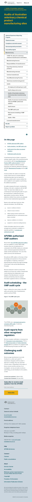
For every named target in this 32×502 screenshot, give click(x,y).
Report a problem (10, 126)
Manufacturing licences (13, 60)
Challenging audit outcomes (14, 154)
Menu (25, 3)
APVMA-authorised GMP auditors (15, 143)
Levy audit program (11, 49)
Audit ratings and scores (14, 90)
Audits (8, 84)
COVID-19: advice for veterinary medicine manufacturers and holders (17, 56)
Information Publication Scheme (13, 482)
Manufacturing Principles (15, 168)
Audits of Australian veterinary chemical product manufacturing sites (17, 95)
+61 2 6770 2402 (16, 439)
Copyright (7, 476)
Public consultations (10, 459)
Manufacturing (10, 52)
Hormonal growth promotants (14, 46)
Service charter (8, 466)
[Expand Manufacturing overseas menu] (27, 71)
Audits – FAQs (11, 117)
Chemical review (10, 40)
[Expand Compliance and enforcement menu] (27, 43)
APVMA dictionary (9, 449)
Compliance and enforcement (14, 43)
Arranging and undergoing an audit (17, 87)
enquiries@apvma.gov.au (10, 416)
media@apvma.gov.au (9, 441)
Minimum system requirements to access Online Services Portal (13, 472)
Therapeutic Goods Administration (14, 341)
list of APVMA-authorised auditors (19, 242)
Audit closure (11, 106)
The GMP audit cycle (13, 109)
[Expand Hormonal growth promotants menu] (27, 46)
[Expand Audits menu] (27, 83)
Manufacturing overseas (13, 71)
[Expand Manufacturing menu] (27, 52)
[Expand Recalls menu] (27, 123)
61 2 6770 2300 (8, 415)
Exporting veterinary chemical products (15, 67)
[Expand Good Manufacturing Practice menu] (27, 77)
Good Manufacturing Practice (15, 77)
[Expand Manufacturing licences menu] (27, 60)
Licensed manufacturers (13, 120)
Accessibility (8, 469)
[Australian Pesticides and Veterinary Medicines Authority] (10, 2)
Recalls (8, 123)
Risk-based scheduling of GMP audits (16, 113)
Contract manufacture (13, 74)
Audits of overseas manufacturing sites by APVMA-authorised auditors (17, 101)
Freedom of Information (11, 479)
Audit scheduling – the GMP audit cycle (16, 146)
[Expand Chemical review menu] (27, 40)
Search (19, 2)
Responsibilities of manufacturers (16, 63)
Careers (6, 456)
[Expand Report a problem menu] (27, 126)
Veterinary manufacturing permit (15, 80)
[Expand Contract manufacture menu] (27, 74)
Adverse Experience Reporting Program (14, 36)
